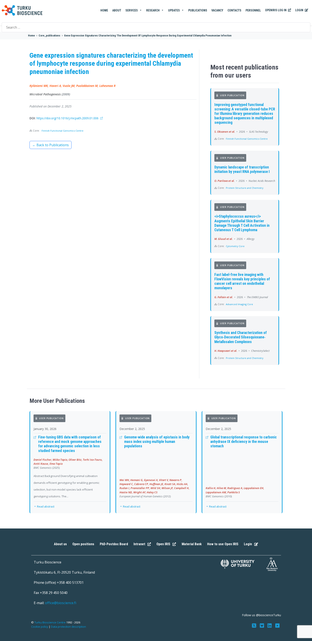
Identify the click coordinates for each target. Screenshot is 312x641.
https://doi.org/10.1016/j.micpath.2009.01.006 (68, 118)
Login (299, 10)
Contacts (234, 10)
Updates (174, 10)
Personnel (253, 10)
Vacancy (217, 10)
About (116, 10)
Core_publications (49, 35)
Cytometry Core (235, 246)
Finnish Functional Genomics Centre (62, 130)
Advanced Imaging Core (239, 304)
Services (131, 10)
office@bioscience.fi (60, 603)
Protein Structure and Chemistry (244, 187)
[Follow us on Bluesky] (262, 625)
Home (104, 10)
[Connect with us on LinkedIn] (270, 625)
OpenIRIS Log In (276, 10)
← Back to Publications (50, 145)
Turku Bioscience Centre (50, 622)
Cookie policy (39, 626)
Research (153, 10)
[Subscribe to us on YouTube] (277, 625)
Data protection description (68, 626)
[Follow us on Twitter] (254, 625)
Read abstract (45, 506)
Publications (197, 10)
